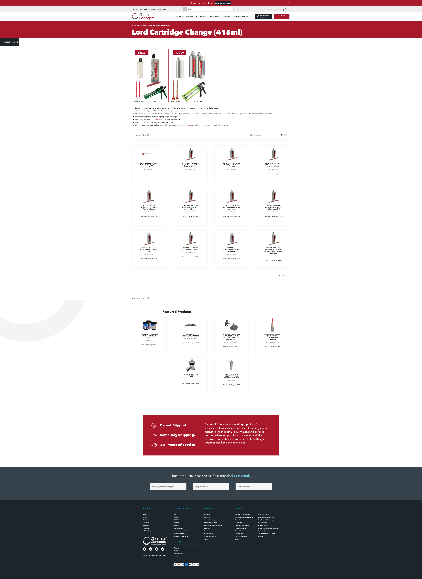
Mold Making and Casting (266, 517)
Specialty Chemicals (210, 536)
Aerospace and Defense (242, 514)
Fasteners (207, 528)
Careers (145, 517)
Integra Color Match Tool (181, 536)
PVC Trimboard (262, 523)
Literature (176, 523)
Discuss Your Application (181, 531)
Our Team (146, 523)
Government (239, 534)
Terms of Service (178, 553)
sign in (262, 9)
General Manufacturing (242, 531)
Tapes (206, 539)
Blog (175, 514)
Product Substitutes (179, 534)
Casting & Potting (209, 520)
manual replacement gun (185, 125)
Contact (145, 520)
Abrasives (207, 514)
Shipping (176, 548)
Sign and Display (263, 525)
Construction (239, 523)
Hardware (207, 531)
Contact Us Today (223, 3)
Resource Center (240, 16)
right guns (159, 119)
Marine (237, 539)
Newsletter (146, 525)
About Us (226, 16)
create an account (274, 9)
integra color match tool (264, 16)
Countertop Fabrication (242, 525)
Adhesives (207, 517)
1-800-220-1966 (137, 9)
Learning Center (178, 528)
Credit (175, 559)
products (179, 16)
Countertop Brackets (210, 523)
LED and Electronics (241, 536)
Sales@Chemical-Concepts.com (155, 9)
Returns (176, 550)
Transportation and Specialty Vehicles (266, 535)
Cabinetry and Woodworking (244, 517)
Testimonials (146, 528)
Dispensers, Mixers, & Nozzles (213, 525)
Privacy (176, 556)
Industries (214, 16)
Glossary (176, 525)
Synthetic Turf (262, 531)
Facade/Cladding (240, 528)
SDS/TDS (176, 520)
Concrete (237, 520)
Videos (176, 517)
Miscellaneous (208, 534)
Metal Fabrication (263, 514)
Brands (189, 16)
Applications (201, 16)
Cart (288, 9)
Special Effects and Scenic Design (268, 528)
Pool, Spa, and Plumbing (265, 520)
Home (134, 25)
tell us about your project (282, 16)
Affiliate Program (148, 531)
